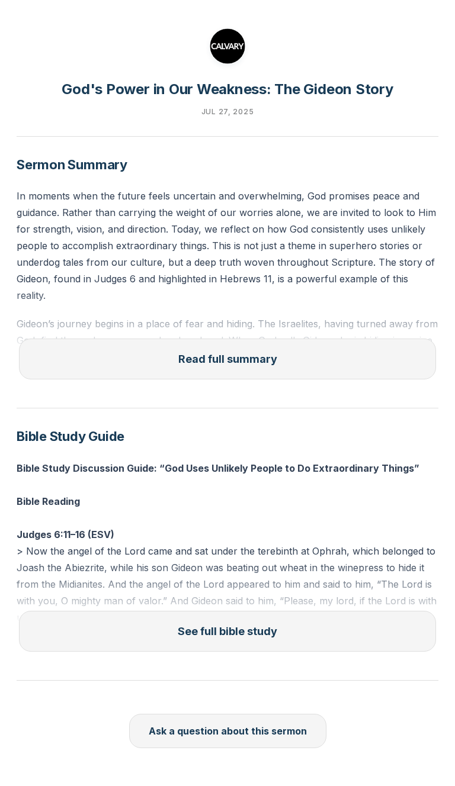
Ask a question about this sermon (228, 731)
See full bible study (227, 631)
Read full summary (227, 359)
